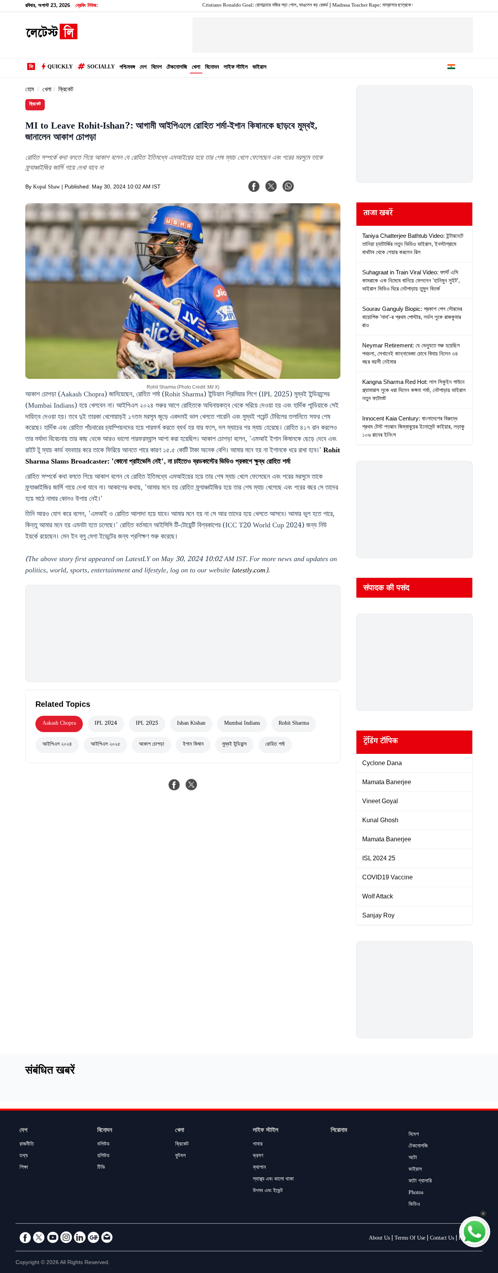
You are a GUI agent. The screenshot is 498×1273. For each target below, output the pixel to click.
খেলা (196, 67)
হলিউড (103, 1156)
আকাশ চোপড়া (151, 745)
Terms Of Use (410, 1239)
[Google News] (93, 1237)
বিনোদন (212, 67)
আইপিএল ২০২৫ (105, 745)
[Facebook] (254, 186)
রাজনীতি (26, 1144)
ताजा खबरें (378, 214)
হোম (29, 90)
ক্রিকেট (65, 90)
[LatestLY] (51, 37)
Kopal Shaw (46, 187)
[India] (451, 68)
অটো (413, 1158)
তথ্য (23, 1156)
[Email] (107, 1237)
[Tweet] (191, 784)
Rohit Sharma (294, 724)
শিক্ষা (23, 1168)
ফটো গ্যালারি (420, 1181)
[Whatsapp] (288, 186)
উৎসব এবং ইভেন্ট (268, 1191)
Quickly (60, 67)
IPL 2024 (106, 724)
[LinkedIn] (80, 1237)
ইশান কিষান (193, 745)
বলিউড (103, 1144)
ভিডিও (414, 1205)
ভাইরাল (260, 67)
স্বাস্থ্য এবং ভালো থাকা (273, 1179)
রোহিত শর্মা (275, 745)
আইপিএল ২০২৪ (57, 745)
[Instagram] (66, 1237)
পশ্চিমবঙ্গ (127, 67)
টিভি (101, 1168)
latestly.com (248, 571)
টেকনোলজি (177, 67)
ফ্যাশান (259, 1168)
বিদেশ (156, 67)
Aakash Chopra (59, 724)
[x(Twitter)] (271, 186)
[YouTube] (52, 1237)
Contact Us (442, 1239)
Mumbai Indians (242, 724)
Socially (101, 67)
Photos (416, 1193)
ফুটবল (180, 1156)
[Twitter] (39, 1237)
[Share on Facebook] (174, 784)
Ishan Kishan (191, 724)
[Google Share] (319, 191)
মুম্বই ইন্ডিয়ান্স (234, 745)
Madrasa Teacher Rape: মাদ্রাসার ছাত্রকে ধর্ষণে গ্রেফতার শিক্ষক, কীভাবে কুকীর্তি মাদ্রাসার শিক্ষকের (394, 6)
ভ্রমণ (258, 1156)
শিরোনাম (339, 1131)
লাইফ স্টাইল (236, 67)
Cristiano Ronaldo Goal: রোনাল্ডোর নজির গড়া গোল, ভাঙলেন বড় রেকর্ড (242, 6)
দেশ (143, 67)
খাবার (258, 1144)
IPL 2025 (147, 724)
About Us (379, 1239)
